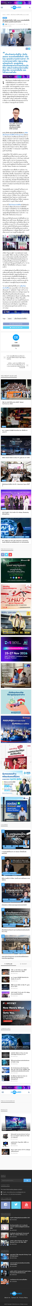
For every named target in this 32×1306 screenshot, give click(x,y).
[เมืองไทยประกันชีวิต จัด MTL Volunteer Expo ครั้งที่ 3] (16, 471)
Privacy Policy (23, 1298)
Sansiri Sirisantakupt (9, 847)
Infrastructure (19, 536)
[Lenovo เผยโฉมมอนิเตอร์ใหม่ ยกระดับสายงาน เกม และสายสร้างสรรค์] (16, 1123)
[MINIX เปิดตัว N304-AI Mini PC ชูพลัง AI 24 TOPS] (16, 445)
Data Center (21, 950)
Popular (9, 964)
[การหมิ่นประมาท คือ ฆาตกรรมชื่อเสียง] (5, 1282)
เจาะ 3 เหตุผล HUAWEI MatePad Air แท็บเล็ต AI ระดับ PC (14, 431)
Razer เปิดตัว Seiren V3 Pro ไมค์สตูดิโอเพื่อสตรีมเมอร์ (20, 1150)
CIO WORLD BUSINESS (14, 1194)
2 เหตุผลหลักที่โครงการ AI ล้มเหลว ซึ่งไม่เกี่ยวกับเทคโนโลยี (14, 852)
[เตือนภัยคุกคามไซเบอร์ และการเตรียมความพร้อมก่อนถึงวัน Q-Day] (16, 917)
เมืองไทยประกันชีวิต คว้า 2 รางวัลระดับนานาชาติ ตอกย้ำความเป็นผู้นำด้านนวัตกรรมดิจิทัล (19, 1226)
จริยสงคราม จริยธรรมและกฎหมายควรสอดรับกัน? (14, 905)
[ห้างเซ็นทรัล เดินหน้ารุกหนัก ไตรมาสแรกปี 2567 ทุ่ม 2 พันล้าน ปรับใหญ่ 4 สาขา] (5, 1235)
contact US (14, 1298)
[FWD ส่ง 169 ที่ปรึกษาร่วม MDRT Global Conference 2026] (16, 389)
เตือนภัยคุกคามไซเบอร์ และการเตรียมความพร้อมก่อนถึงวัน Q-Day (16, 930)
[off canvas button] (2, 7)
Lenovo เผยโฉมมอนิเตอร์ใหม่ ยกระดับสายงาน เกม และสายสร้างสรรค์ (15, 1128)
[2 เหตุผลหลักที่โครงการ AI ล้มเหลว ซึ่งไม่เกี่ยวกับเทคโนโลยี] (16, 839)
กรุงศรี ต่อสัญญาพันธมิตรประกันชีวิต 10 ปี (20, 1217)
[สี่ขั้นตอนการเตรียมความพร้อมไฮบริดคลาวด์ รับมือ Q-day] (5, 1063)
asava (26, 24)
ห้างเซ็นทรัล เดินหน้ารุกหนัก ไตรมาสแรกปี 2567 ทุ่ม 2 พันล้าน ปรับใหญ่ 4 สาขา (19, 1233)
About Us (7, 1298)
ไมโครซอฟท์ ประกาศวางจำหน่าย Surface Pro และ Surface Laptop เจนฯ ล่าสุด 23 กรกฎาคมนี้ (20, 1135)
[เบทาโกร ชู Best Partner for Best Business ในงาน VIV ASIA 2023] (5, 1243)
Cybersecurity (9, 536)
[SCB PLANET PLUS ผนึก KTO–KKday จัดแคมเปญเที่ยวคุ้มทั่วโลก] (16, 500)
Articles (8, 846)
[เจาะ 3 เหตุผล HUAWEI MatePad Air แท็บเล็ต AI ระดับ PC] (16, 418)
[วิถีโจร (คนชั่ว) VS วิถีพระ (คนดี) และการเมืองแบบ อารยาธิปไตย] (16, 866)
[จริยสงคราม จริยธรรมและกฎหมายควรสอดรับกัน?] (16, 892)
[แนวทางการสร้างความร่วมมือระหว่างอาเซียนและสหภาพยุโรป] (5, 1265)
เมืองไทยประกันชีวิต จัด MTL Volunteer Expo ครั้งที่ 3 (15, 485)
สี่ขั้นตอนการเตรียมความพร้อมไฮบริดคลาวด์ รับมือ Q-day (20, 1061)
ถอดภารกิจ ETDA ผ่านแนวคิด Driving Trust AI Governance (20, 1255)
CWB (6, 24)
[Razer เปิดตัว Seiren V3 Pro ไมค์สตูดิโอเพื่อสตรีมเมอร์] (5, 1152)
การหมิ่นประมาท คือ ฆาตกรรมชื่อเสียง (18, 1279)
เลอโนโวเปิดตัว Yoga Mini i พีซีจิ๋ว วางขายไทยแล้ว (20, 1142)
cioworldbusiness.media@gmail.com (15, 1192)
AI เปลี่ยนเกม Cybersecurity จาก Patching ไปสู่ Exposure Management (19, 1077)
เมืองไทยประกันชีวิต (7, 26)
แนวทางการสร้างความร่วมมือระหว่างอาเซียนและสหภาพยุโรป (20, 1263)
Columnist (22, 846)
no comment (20, 24)
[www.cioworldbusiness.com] (16, 1293)
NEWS (4, 17)
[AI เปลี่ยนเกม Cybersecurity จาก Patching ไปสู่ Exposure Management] (5, 1078)
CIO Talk (15, 846)
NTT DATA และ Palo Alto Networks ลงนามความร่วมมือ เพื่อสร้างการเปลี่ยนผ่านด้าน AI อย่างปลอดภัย (15, 541)
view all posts (15, 345)
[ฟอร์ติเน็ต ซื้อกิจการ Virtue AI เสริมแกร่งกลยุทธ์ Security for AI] (5, 1055)
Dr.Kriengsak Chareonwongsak (12, 874)
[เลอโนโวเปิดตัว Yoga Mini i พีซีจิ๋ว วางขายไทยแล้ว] (5, 1144)
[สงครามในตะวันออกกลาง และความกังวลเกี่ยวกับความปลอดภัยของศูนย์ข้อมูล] (16, 944)
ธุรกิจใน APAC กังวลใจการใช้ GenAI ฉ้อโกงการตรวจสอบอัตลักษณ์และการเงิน (20, 1271)
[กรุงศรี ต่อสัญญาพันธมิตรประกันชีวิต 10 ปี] (5, 1220)
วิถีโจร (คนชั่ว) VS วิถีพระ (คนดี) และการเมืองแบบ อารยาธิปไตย (16, 879)
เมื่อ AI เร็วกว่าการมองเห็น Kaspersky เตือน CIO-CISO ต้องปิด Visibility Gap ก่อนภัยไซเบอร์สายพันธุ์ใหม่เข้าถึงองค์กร (20, 1069)
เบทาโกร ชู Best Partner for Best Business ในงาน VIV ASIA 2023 (19, 1241)
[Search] (29, 7)
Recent (24, 964)
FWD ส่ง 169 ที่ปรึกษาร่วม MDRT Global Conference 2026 (12, 403)
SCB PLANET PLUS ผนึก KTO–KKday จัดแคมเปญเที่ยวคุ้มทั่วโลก (15, 513)
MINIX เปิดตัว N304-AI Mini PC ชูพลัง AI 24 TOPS (16, 458)
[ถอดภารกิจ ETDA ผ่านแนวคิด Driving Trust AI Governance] (5, 1257)
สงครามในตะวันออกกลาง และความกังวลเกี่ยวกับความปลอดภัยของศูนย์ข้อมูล (15, 957)
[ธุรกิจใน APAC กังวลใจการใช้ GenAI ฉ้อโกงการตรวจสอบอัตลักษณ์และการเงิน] (5, 1273)
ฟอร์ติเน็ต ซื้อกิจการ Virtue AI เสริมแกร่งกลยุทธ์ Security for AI (19, 1053)
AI (3, 846)
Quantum (20, 924)
